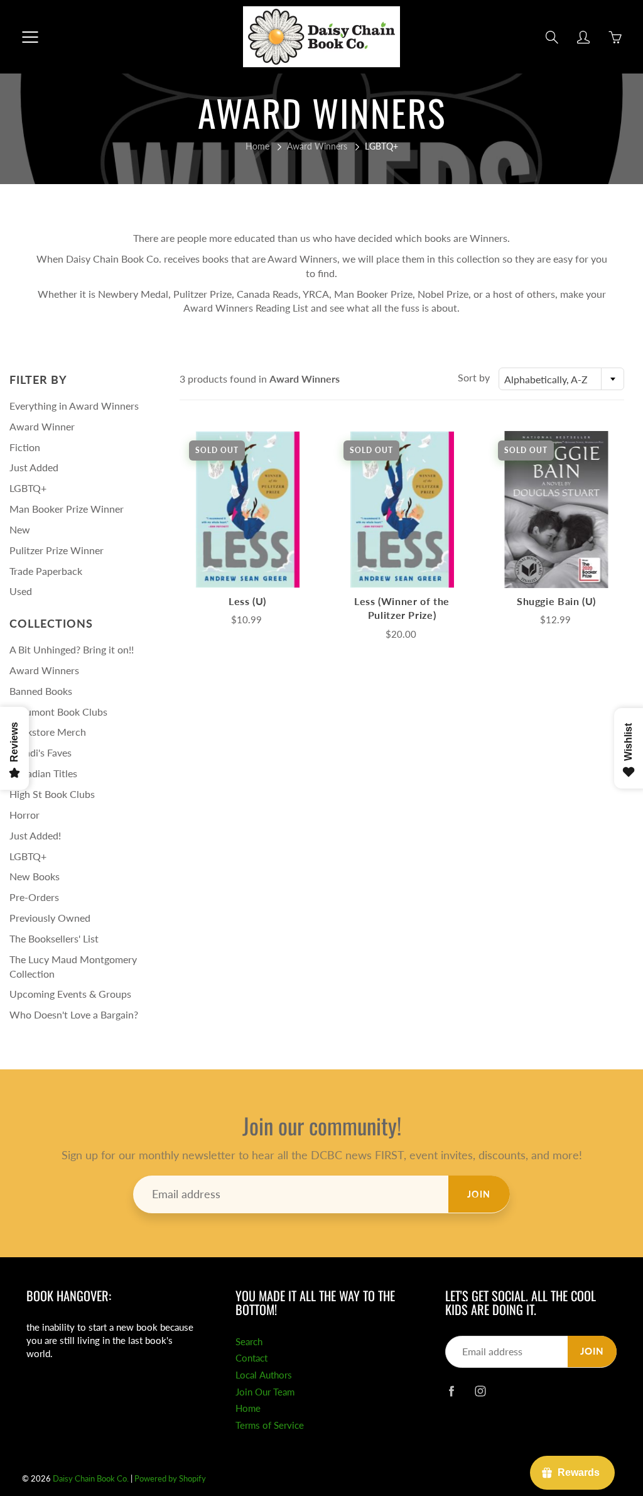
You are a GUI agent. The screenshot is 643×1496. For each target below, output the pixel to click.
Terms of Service (269, 1425)
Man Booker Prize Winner (66, 509)
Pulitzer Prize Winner (56, 550)
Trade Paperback (45, 571)
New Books (34, 876)
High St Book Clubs (52, 794)
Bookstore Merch (47, 732)
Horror (24, 815)
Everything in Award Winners (74, 406)
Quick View (247, 509)
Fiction (24, 447)
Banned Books (40, 691)
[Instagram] (481, 1391)
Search (248, 1341)
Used (20, 591)
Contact (251, 1358)
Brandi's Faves (40, 752)
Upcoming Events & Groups (70, 994)
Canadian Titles (43, 773)
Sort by (474, 377)
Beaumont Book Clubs (58, 712)
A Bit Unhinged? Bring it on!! (71, 649)
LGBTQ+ (27, 488)
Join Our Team (264, 1392)
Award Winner (42, 426)
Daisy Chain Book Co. (91, 1478)
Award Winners (317, 146)
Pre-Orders (34, 897)
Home (257, 146)
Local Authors (263, 1375)
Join (479, 1194)
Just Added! (35, 835)
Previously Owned (49, 918)
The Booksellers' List (54, 938)
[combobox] (561, 379)
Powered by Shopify (170, 1478)
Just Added (33, 467)
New (19, 529)
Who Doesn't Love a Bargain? (73, 1014)
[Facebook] (452, 1391)
